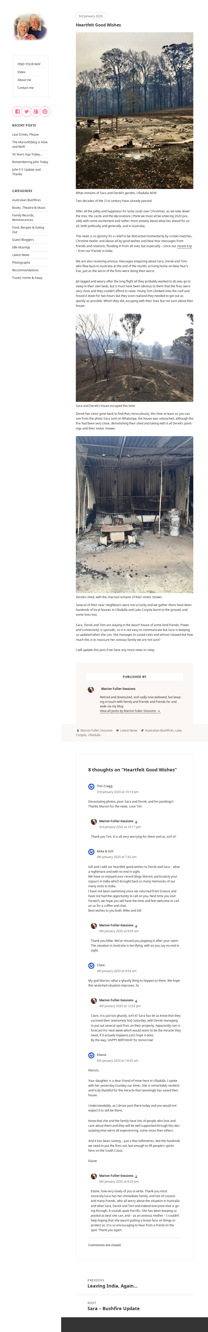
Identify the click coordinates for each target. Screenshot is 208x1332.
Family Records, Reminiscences (23, 217)
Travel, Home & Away (27, 278)
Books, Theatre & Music (29, 207)
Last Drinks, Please (25, 134)
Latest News (20, 255)
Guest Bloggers (23, 239)
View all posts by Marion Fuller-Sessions (128, 711)
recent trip (184, 246)
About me (24, 80)
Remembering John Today (30, 162)
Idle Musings (21, 247)
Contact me (26, 88)
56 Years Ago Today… (27, 154)
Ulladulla (94, 735)
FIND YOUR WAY (29, 64)
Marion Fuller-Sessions (96, 730)
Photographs (21, 262)
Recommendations (25, 270)
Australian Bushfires (26, 200)
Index (21, 72)
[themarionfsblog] (30, 27)
